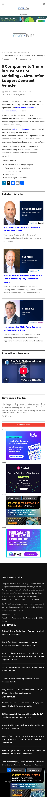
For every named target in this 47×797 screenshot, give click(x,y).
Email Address (7, 416)
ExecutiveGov (9, 624)
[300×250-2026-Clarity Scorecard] (23, 445)
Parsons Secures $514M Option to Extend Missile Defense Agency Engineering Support (23, 278)
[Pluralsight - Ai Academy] (23, 478)
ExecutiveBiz (8, 696)
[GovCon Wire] (23, 8)
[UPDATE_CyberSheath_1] (23, 510)
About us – (6, 618)
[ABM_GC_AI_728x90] (23, 19)
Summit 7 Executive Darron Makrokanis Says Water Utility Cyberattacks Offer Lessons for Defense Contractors (23, 739)
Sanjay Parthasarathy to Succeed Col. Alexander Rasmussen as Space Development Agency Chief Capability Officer (23, 656)
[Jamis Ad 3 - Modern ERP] (23, 543)
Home (6, 52)
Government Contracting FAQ (24, 618)
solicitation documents (21, 129)
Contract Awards (20, 52)
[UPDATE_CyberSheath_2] (27, 782)
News (22, 95)
